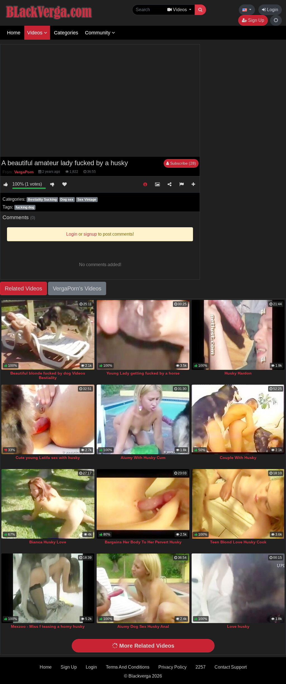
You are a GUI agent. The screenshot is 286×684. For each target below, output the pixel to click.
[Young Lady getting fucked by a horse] (143, 335)
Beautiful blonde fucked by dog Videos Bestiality (47, 375)
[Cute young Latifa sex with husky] (47, 419)
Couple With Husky (238, 457)
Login (272, 9)
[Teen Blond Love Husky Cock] (238, 504)
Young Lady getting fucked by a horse (143, 373)
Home (13, 32)
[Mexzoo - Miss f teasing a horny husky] (47, 588)
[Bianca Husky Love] (47, 504)
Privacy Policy (172, 667)
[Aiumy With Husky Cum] (143, 419)
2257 (201, 667)
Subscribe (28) (182, 163)
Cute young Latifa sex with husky (48, 457)
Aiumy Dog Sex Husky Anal (143, 626)
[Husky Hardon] (238, 335)
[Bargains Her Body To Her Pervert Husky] (143, 504)
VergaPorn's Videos (77, 288)
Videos (35, 32)
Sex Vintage (86, 200)
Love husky (238, 626)
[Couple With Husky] (238, 419)
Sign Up (255, 20)
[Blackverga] (61, 11)
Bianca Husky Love (47, 542)
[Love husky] (238, 588)
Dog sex (66, 200)
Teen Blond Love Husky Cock (238, 542)
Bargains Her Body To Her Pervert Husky (143, 542)
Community (98, 32)
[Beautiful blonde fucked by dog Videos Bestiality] (47, 335)
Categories (66, 32)
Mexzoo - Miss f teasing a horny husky (48, 626)
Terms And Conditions (127, 667)
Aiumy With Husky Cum (143, 457)
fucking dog (25, 207)
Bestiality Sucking (42, 200)
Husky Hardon (238, 373)
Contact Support (230, 667)
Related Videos (23, 288)
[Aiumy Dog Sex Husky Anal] (143, 588)
